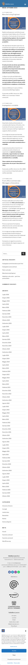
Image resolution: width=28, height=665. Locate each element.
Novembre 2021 (6, 432)
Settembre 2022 (7, 400)
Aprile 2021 (5, 454)
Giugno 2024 (5, 358)
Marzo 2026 (5, 307)
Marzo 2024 (5, 368)
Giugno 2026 (5, 298)
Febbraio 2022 (6, 422)
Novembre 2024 (6, 345)
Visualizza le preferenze (14, 659)
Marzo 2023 (5, 384)
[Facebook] (9, 572)
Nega (14, 655)
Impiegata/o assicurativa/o (9, 267)
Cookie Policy (10, 662)
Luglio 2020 (5, 477)
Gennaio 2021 (6, 461)
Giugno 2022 (5, 409)
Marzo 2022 (5, 419)
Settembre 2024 (7, 352)
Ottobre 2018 (6, 496)
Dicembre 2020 (6, 464)
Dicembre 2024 (6, 342)
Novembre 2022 (6, 393)
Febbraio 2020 (6, 489)
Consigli (4, 509)
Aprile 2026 (5, 304)
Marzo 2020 (5, 486)
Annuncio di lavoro (7, 506)
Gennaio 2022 (6, 425)
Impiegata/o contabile (10, 105)
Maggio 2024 (6, 361)
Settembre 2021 (6, 438)
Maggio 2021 (5, 451)
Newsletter (5, 515)
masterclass (5, 512)
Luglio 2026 (5, 294)
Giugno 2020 (5, 480)
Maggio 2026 (6, 301)
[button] (25, 631)
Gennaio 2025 (6, 339)
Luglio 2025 (5, 326)
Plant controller (6, 270)
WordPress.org (6, 541)
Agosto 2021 (5, 441)
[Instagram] (15, 572)
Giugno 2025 (5, 330)
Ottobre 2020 (6, 467)
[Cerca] (23, 253)
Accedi (4, 531)
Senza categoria (6, 522)
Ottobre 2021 (6, 435)
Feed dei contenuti (7, 535)
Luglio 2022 (5, 406)
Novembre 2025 (6, 317)
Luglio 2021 (5, 445)
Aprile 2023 (5, 381)
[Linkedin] (12, 572)
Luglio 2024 (5, 355)
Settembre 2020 (7, 470)
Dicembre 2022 (6, 390)
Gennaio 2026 (6, 314)
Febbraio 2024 (6, 371)
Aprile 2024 (5, 365)
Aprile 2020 (5, 483)
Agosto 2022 (5, 403)
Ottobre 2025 (6, 320)
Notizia (4, 518)
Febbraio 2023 (6, 387)
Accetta (14, 650)
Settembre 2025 (7, 323)
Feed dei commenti (7, 538)
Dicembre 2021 (6, 429)
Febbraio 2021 (6, 457)
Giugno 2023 (5, 374)
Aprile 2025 (5, 333)
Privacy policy (17, 662)
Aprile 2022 (5, 416)
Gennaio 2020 (6, 493)
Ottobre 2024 (6, 349)
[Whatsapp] (18, 572)
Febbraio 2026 (6, 310)
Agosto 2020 (6, 473)
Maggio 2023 (6, 377)
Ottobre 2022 (6, 397)
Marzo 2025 (5, 336)
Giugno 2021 (5, 448)
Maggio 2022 (6, 413)
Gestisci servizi (13, 646)
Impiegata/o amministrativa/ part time (12, 263)
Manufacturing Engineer (11, 14)
